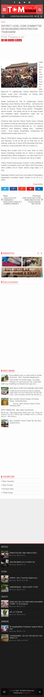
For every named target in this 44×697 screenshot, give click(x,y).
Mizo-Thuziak (8, 485)
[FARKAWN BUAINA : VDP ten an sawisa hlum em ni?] (22, 267)
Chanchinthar (38, 184)
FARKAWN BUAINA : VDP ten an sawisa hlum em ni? (19, 270)
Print (12, 40)
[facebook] (14, 2)
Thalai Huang (8, 493)
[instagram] (29, 2)
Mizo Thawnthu (8, 481)
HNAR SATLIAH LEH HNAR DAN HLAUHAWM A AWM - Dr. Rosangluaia (26, 603)
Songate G (27, 693)
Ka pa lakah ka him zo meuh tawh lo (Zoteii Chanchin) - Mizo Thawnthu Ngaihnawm (26, 376)
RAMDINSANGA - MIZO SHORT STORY (24, 587)
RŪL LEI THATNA (16, 612)
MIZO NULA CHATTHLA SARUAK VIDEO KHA (26, 388)
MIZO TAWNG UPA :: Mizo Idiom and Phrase (17, 410)
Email (19, 40)
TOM (11, 690)
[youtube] (19, 2)
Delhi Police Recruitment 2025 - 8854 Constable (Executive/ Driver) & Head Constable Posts (24, 16)
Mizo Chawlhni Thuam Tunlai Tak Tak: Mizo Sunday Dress (25, 422)
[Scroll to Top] (40, 691)
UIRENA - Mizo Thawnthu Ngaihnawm (23, 578)
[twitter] (24, 2)
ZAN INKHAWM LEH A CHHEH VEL (22, 562)
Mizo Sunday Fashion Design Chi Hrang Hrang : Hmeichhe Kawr (24, 400)
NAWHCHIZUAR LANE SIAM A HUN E (23, 553)
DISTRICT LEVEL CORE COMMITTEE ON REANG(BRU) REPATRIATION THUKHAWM (21, 29)
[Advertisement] (22, 52)
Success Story (8, 489)
